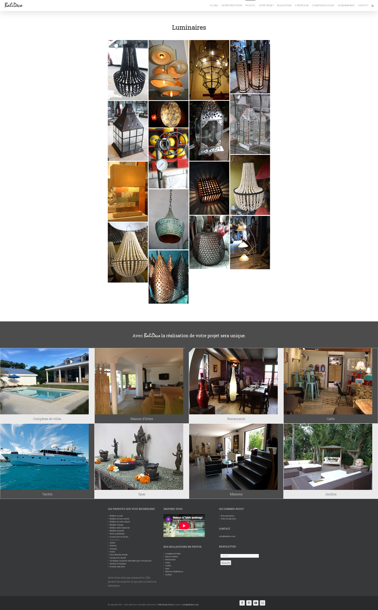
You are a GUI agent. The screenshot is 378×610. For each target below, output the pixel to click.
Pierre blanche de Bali (118, 554)
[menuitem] (214, 5)
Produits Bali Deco (117, 566)
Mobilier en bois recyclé (119, 518)
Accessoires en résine (119, 537)
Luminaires (114, 539)
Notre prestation (227, 516)
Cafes (167, 562)
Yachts (168, 565)
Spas (167, 568)
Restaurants (170, 559)
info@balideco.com (227, 536)
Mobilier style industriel (119, 528)
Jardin (112, 542)
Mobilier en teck (116, 516)
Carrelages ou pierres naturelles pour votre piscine (130, 560)
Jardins (168, 574)
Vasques (113, 548)
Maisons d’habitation (174, 571)
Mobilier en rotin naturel (120, 521)
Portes (112, 551)
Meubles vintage (116, 525)
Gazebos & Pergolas (118, 563)
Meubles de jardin (117, 530)
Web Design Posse (165, 604)
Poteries (113, 545)
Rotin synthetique (117, 533)
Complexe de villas (173, 553)
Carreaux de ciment (118, 558)
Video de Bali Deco (228, 518)
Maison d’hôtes (171, 556)
